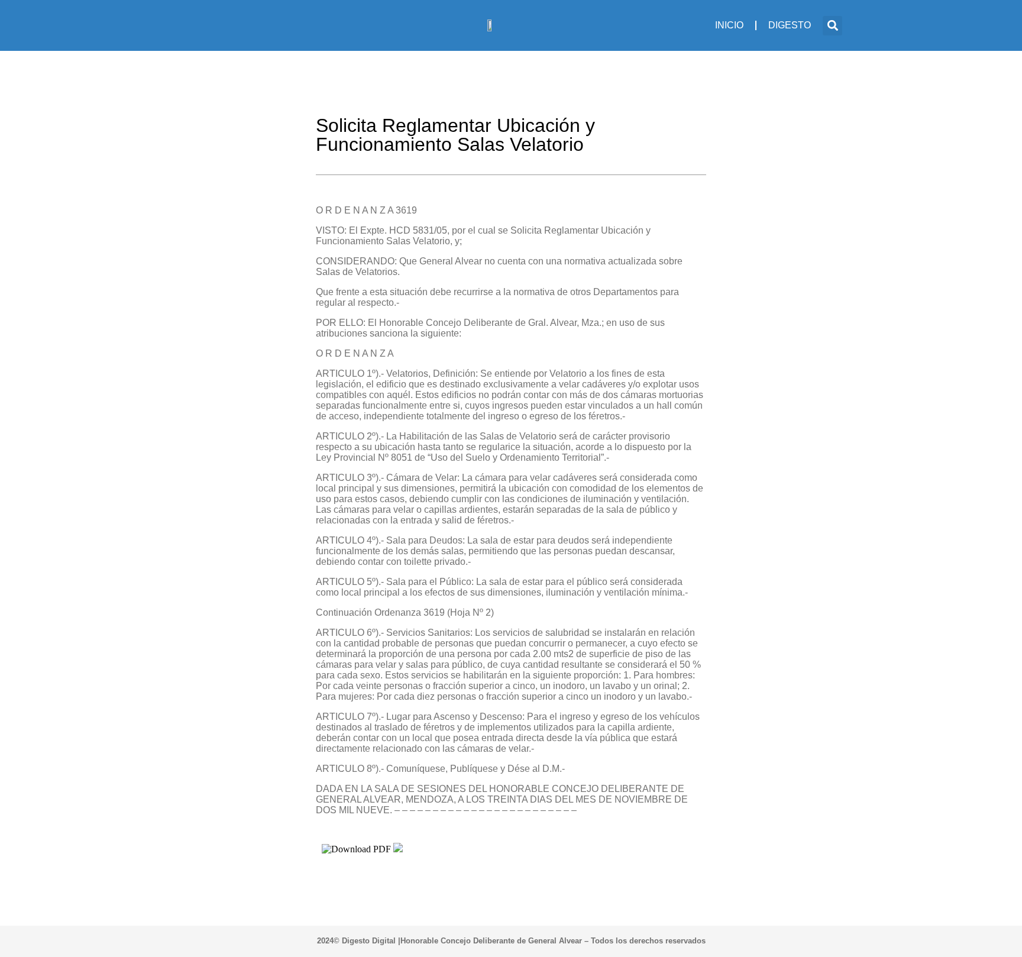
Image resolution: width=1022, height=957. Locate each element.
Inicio (729, 25)
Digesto (789, 25)
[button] (832, 25)
